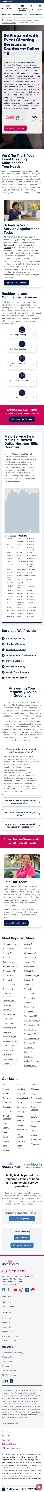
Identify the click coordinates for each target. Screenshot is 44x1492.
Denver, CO (7, 1010)
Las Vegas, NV (9, 1046)
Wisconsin (35, 1144)
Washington (36, 1139)
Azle (8, 541)
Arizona (6, 1089)
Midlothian (32, 593)
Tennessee (35, 1121)
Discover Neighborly (22, 1219)
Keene (31, 580)
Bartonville (20, 541)
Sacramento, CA (31, 1011)
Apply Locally (7, 1331)
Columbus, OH (9, 1001)
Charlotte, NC (8, 975)
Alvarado (9, 538)
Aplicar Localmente (10, 1336)
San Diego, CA (30, 1034)
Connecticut (8, 1107)
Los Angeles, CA (10, 1059)
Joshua (9, 580)
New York (21, 1141)
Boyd (8, 545)
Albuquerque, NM (10, 944)
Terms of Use (7, 1432)
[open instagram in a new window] (21, 1291)
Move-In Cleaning (15, 661)
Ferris (8, 562)
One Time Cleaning (18, 349)
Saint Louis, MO (30, 1016)
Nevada (20, 1125)
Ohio (33, 1084)
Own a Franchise (9, 1341)
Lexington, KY (9, 1050)
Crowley (19, 552)
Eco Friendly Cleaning (17, 678)
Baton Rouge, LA (10, 966)
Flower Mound (21, 562)
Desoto (19, 555)
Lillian (31, 590)
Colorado (7, 1102)
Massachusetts (23, 1098)
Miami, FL (28, 948)
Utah (33, 1130)
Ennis (18, 558)
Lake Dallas (10, 586)
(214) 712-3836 (15, 1271)
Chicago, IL (7, 980)
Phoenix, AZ (29, 993)
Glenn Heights (31, 565)
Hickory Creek (9, 576)
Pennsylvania (36, 1098)
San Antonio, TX (30, 1029)
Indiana (6, 1141)
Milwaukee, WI (30, 953)
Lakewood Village (20, 586)
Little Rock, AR (9, 1055)
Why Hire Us (7, 1318)
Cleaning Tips (7, 1357)
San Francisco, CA (31, 1038)
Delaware (7, 1111)
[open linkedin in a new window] (27, 1291)
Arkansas (6, 1093)
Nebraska (21, 1120)
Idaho (5, 1132)
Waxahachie (10, 616)
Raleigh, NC (29, 1007)
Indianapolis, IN (9, 1028)
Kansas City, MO (10, 1041)
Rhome (9, 607)
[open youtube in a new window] (15, 1291)
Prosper (9, 603)
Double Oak (33, 555)
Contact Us (7, 1327)
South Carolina (34, 1108)
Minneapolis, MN (31, 957)
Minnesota (21, 1107)
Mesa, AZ (28, 944)
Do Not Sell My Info (9, 1444)
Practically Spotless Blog (12, 1352)
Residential (6, 1302)
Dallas (31, 552)
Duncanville (10, 558)
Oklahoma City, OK (32, 975)
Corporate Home (9, 1370)
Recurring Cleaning (18, 334)
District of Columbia (7, 1117)
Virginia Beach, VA (31, 1061)
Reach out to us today (22, 269)
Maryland (21, 1093)
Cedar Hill (10, 548)
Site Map (5, 1366)
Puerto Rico (36, 1102)
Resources (7, 1347)
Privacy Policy (7, 1436)
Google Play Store (23, 1246)
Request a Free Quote (16, 129)
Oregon (34, 1093)
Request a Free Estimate (16, 283)
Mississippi (21, 1111)
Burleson (19, 545)
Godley (9, 569)
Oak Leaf (10, 596)
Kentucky (21, 1084)
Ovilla (31, 596)
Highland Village (22, 575)
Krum (30, 583)
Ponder (31, 600)
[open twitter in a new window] (9, 1291)
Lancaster (32, 586)
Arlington (32, 538)
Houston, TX (8, 1023)
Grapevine (10, 572)
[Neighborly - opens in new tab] (11, 1381)
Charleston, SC (9, 971)
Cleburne (19, 548)
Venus (31, 613)
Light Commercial (9, 1306)
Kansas (6, 1150)
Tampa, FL (28, 1052)
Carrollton (32, 545)
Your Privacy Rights (13, 1448)
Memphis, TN (8, 1064)
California (7, 1098)
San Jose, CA (29, 1043)
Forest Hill (32, 562)
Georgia (6, 1128)
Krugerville (20, 583)
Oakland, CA (29, 971)
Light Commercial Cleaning (17, 364)
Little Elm (10, 593)
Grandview (32, 569)
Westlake (19, 616)
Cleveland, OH (9, 989)
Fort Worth (10, 565)
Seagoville (10, 610)
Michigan (20, 1102)
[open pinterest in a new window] (33, 1291)
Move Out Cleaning (15, 666)
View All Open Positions (16, 923)
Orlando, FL (29, 984)
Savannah (32, 607)
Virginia (34, 1135)
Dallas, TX (7, 1005)
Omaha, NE (28, 980)
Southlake (32, 610)
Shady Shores (21, 610)
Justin (19, 580)
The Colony (10, 613)
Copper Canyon (31, 548)
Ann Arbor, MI (8, 948)
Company (6, 1313)
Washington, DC (30, 1065)
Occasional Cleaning (16, 649)
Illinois (5, 1137)
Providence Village (20, 603)
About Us (6, 1323)
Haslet (31, 572)
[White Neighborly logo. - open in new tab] (7, 1)
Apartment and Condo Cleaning (19, 381)
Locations (10, 20)
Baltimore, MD (9, 962)
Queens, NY (29, 1002)
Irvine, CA (7, 1032)
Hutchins (32, 575)
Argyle (19, 538)
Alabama (6, 1084)
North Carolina (20, 1147)
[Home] (3, 20)
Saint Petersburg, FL (32, 1020)
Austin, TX (7, 957)
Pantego (19, 600)
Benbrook (32, 541)
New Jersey (22, 1129)
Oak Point (20, 596)
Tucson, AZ (28, 1056)
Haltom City (20, 572)
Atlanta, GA (7, 953)
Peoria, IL (28, 989)
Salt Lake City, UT (31, 1025)
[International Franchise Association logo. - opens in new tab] (5, 1381)
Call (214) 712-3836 (18, 397)
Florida (6, 1123)
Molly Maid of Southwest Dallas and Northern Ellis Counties (19, 245)
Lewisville (20, 590)
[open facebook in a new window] (3, 1291)
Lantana (9, 590)
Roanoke (19, 607)
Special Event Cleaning (17, 672)
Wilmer (31, 616)
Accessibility (6, 1440)
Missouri (20, 1116)
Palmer (9, 600)
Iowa (5, 1146)
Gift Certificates (9, 1375)
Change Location (35, 14)
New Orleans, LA (31, 966)
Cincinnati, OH (9, 984)
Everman (32, 558)
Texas (33, 1126)
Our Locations (8, 1361)
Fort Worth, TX (9, 1014)
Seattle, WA (29, 1047)
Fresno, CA (7, 1019)
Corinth (9, 552)
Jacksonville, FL (9, 1037)
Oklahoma (35, 1089)
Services (6, 1296)
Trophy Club (20, 613)
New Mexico (20, 1135)
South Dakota (34, 1115)
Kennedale (10, 583)
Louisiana (21, 1089)
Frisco (19, 565)
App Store (23, 1238)
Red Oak (32, 603)
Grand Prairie (21, 569)
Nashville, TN (29, 962)
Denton (9, 555)
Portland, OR (29, 998)
